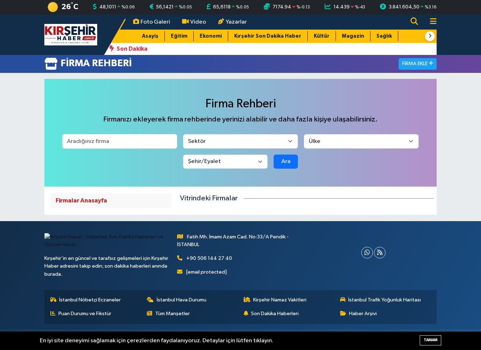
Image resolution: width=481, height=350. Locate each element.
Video (198, 22)
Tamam (430, 340)
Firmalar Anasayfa (81, 201)
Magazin (353, 36)
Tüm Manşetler (172, 313)
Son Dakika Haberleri (275, 313)
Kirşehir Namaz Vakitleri (279, 299)
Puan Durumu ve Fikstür (84, 313)
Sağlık (384, 36)
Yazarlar (236, 22)
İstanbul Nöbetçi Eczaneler (90, 299)
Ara (286, 161)
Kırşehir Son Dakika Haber (267, 36)
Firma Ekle (415, 63)
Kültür (322, 36)
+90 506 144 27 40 (209, 258)
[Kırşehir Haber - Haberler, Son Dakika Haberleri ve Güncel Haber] (70, 34)
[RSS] (380, 252)
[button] (430, 36)
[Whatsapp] (367, 252)
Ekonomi (211, 36)
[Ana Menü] (430, 22)
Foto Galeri (155, 22)
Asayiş (150, 36)
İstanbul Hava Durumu (181, 299)
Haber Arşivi (363, 313)
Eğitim (179, 36)
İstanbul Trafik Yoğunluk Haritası (384, 299)
